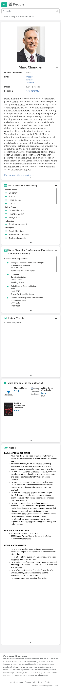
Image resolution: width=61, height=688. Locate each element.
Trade (53, 557)
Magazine (15, 560)
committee (16, 487)
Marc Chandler (11, 98)
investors (42, 157)
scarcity (25, 514)
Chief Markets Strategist (20, 265)
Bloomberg (36, 565)
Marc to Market (20, 388)
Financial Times (39, 570)
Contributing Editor (18, 277)
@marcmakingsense (12, 322)
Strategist (47, 107)
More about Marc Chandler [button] (18, 174)
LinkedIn (30, 82)
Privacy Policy (30, 682)
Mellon (45, 482)
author (15, 101)
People (14, 16)
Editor (39, 557)
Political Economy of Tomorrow (19, 405)
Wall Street (35, 134)
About (12, 682)
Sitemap (19, 682)
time (27, 508)
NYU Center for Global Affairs (35, 160)
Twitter (29, 79)
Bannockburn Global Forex (17, 110)
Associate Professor (22, 163)
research (24, 511)
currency (20, 104)
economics (35, 146)
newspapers (44, 549)
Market (38, 107)
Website (29, 76)
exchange (45, 140)
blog (10, 119)
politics (21, 146)
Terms (40, 682)
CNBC (28, 565)
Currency (39, 456)
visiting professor (12, 166)
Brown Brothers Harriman (21, 458)
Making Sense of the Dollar (47, 389)
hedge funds (38, 137)
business (20, 157)
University (16, 169)
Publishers (26, 539)
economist (49, 98)
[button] (30, 101)
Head (13, 289)
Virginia (27, 169)
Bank (51, 482)
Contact (48, 682)
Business (50, 166)
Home (5, 16)
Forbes (18, 533)
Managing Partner (15, 107)
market (7, 143)
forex (34, 469)
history (27, 521)
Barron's (27, 573)
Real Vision (42, 578)
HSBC (45, 472)
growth (43, 516)
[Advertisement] (30, 611)
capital (36, 110)
